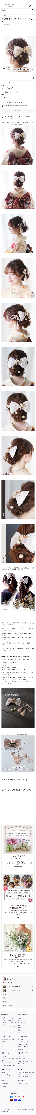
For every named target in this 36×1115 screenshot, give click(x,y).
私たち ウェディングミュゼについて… (9, 1059)
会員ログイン (4, 1086)
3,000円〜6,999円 (23, 1042)
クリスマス (21, 1032)
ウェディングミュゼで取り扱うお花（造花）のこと (26, 1073)
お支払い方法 (21, 1059)
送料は (6, 92)
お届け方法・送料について (25, 1061)
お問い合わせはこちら (24, 1084)
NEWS (3, 1072)
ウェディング (21, 1023)
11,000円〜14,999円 (23, 1047)
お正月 (19, 1018)
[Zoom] (33, 78)
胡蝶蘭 (3, 1042)
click (18, 868)
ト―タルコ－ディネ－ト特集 (9, 1027)
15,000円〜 (21, 1049)
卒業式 (19, 1027)
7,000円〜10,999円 (23, 1044)
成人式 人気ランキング (7, 1020)
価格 (2, 85)
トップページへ (5, 15)
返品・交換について (23, 1063)
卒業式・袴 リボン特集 (7, 1018)
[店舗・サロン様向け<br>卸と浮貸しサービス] (18, 888)
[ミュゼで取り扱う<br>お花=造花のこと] (18, 839)
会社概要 (3, 1056)
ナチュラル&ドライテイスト (8, 1039)
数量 (2, 94)
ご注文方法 (21, 1056)
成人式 (19, 1025)
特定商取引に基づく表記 (7, 1065)
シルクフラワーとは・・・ (25, 1076)
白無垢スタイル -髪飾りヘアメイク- (9, 1023)
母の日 (19, 1020)
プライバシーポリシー (7, 1063)
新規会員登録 (4, 1084)
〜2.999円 (21, 1039)
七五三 (19, 1030)
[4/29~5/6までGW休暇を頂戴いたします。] (18, 1)
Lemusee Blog (5, 1075)
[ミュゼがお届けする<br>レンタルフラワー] (18, 938)
